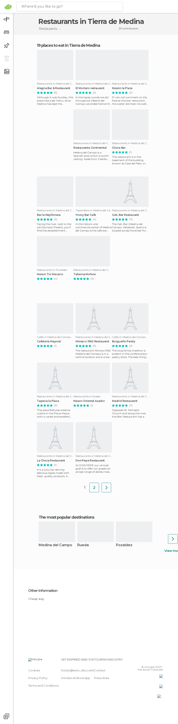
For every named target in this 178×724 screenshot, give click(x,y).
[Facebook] (143, 660)
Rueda (83, 545)
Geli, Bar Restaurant (125, 214)
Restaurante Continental (90, 147)
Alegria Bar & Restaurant (53, 88)
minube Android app (75, 678)
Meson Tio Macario (50, 274)
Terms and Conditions (43, 685)
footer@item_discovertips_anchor (85, 670)
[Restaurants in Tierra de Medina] (106, 487)
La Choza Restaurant (51, 460)
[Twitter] (148, 660)
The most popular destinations (66, 517)
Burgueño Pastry (123, 341)
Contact (99, 670)
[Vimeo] (154, 660)
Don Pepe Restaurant (90, 460)
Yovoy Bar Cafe (86, 214)
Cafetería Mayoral (49, 341)
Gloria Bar (119, 147)
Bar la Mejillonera (48, 214)
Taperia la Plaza (48, 401)
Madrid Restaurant (124, 401)
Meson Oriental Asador (89, 401)
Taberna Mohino (84, 274)
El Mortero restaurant (90, 88)
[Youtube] (160, 660)
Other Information (42, 591)
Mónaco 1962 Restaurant (92, 341)
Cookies (34, 670)
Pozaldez (124, 545)
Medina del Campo (55, 545)
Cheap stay (36, 599)
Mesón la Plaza (122, 88)
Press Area (101, 678)
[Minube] (8, 7)
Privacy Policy (38, 678)
